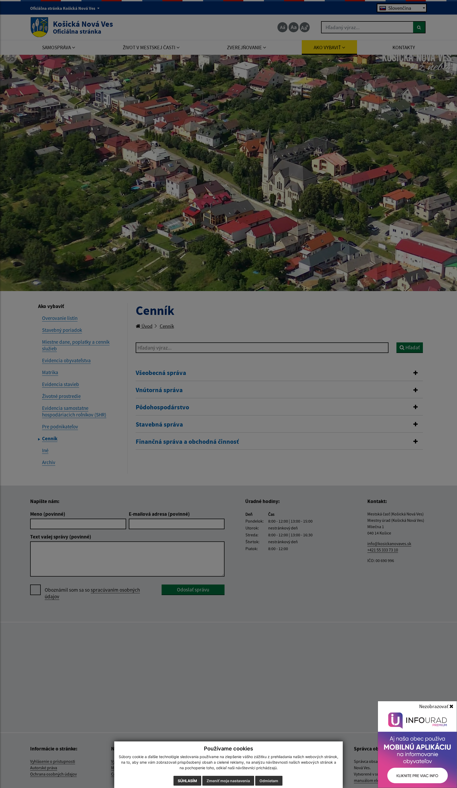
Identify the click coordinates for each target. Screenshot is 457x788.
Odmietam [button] (268, 780)
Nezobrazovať (434, 706)
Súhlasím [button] (187, 780)
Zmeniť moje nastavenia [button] (228, 780)
